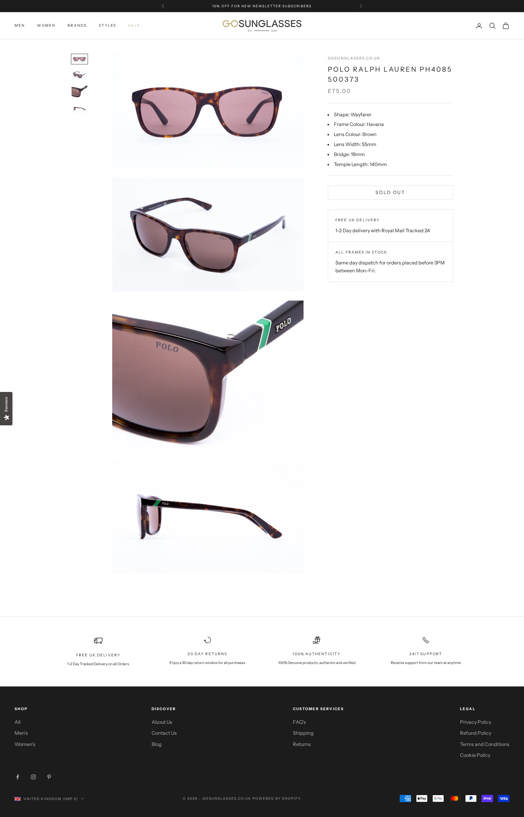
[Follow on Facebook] (18, 777)
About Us (162, 722)
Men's (21, 733)
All (18, 722)
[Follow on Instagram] (33, 777)
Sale (134, 25)
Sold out (390, 192)
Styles (107, 25)
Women (46, 25)
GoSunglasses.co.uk (354, 58)
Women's (25, 744)
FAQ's (299, 722)
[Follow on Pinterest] (49, 777)
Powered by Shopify (277, 798)
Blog (157, 744)
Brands (77, 25)
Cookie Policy (475, 755)
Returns (302, 744)
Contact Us (164, 733)
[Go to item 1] (79, 59)
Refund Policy (475, 733)
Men (20, 25)
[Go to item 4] (79, 108)
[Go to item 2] (79, 74)
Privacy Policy (475, 722)
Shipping (303, 733)
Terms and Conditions (484, 744)
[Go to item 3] (79, 91)
